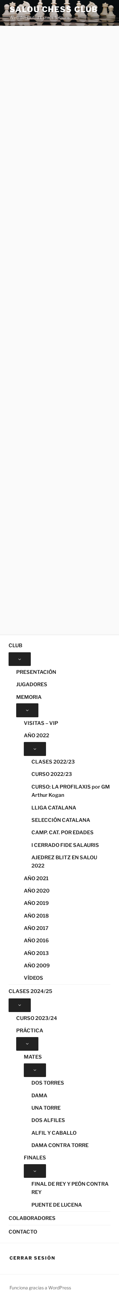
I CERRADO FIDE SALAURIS (65, 845)
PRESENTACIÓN (36, 672)
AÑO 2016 (36, 941)
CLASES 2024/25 (30, 991)
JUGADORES (31, 684)
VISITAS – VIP (41, 723)
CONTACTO (23, 1232)
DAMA (39, 1096)
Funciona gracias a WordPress (40, 1287)
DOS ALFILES (48, 1120)
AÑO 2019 (36, 903)
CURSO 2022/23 (51, 774)
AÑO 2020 (37, 891)
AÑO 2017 (36, 928)
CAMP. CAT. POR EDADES (62, 832)
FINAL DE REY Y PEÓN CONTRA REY (70, 1188)
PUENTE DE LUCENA (56, 1205)
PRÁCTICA (29, 1031)
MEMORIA (29, 697)
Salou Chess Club (54, 9)
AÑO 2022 (36, 735)
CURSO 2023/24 (36, 1018)
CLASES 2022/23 (53, 762)
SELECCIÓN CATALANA (60, 820)
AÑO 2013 (36, 953)
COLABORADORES (32, 1218)
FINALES (35, 1158)
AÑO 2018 (36, 916)
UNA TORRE (46, 1108)
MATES (33, 1057)
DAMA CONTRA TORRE (60, 1145)
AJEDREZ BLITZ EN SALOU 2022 (64, 862)
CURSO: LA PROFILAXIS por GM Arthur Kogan (70, 791)
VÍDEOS (33, 978)
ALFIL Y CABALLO (53, 1133)
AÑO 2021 (36, 878)
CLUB (15, 645)
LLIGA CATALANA (53, 808)
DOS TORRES (47, 1083)
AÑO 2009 (37, 966)
